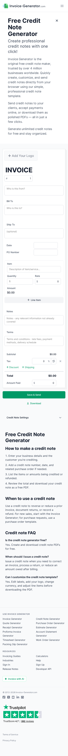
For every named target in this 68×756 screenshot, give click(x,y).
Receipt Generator (12, 627)
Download (35, 403)
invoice (9, 509)
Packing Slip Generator (15, 644)
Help (38, 660)
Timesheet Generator (14, 640)
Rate (37, 276)
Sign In (6, 664)
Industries (8, 660)
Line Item (36, 300)
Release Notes (10, 669)
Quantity (11, 276)
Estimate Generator (46, 627)
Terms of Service (10, 734)
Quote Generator (12, 623)
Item (9, 263)
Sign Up (40, 664)
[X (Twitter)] (8, 697)
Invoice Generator (12, 618)
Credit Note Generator (48, 618)
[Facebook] (4, 697)
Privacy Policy (9, 740)
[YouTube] (13, 697)
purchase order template (20, 521)
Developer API (43, 669)
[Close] (56, 20)
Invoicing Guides (11, 656)
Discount (14, 367)
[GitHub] (22, 697)
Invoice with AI (16, 678)
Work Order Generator (48, 640)
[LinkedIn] (18, 697)
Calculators (42, 656)
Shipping (29, 367)
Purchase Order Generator (50, 623)
